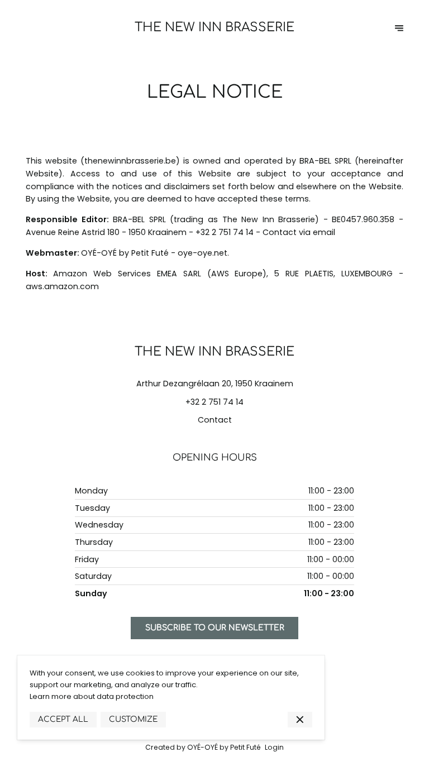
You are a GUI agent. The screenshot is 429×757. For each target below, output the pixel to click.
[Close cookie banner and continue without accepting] (300, 720)
